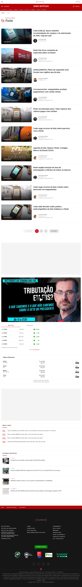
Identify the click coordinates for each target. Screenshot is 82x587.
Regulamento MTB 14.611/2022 (36, 532)
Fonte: (34, 349)
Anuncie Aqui (57, 532)
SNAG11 (10, 9)
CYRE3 (5, 336)
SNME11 (33, 9)
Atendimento (57, 526)
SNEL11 (16, 9)
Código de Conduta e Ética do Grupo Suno (7, 533)
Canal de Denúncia (59, 534)
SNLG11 (44, 9)
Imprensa (56, 530)
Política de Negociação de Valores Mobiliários (9, 536)
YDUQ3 (5, 329)
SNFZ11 (4, 9)
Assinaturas (31, 528)
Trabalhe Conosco (59, 536)
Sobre (2, 507)
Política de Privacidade (11, 507)
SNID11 (21, 9)
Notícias (3, 12)
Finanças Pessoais (11, 100)
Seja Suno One (31, 530)
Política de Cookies (7, 530)
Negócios (7, 42)
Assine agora (41, 546)
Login (29, 526)
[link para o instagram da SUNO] (43, 564)
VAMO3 (5, 344)
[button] (5, 6)
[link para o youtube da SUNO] (48, 564)
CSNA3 (5, 333)
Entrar (78, 1)
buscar (77, 6)
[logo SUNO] (40, 2)
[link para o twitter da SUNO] (38, 564)
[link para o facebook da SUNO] (33, 564)
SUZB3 (5, 340)
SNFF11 (27, 9)
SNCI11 (38, 9)
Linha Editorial (22, 507)
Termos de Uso (6, 538)
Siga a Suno (56, 528)
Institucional (5, 526)
